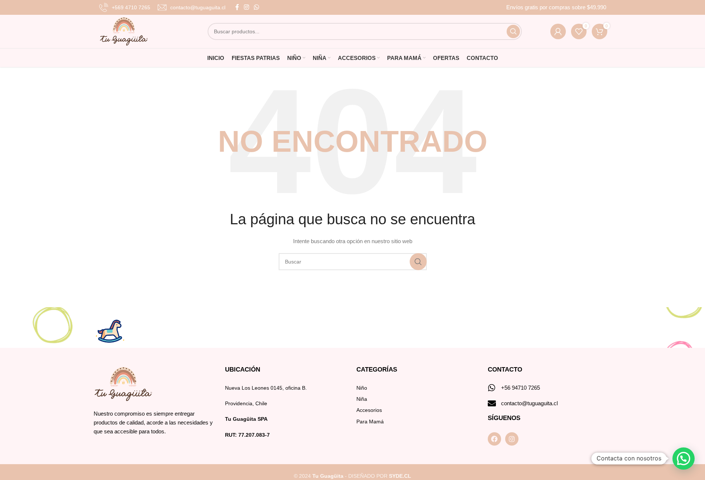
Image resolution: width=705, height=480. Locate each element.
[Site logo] (123, 31)
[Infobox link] (124, 7)
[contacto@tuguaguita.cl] (492, 403)
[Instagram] (511, 439)
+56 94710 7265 (520, 388)
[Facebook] (494, 439)
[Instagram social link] (247, 7)
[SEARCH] (513, 31)
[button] (683, 458)
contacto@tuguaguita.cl (529, 403)
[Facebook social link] (237, 7)
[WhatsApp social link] (257, 7)
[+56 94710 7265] (492, 388)
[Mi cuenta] (558, 31)
